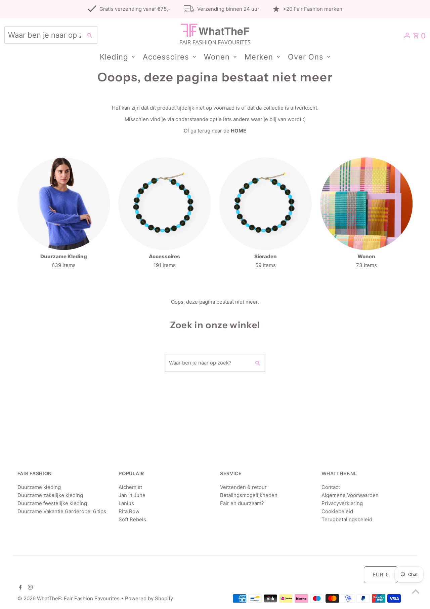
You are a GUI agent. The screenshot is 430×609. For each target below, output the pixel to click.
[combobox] (43, 35)
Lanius (126, 503)
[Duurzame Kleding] (63, 203)
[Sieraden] (265, 203)
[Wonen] (366, 203)
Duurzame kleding (39, 487)
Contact (330, 487)
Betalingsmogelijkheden (248, 495)
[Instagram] (29, 588)
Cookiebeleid (337, 511)
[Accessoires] (164, 203)
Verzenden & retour (243, 487)
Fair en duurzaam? (242, 503)
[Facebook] (19, 588)
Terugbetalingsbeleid (346, 519)
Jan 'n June (132, 495)
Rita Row (129, 511)
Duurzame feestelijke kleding (52, 503)
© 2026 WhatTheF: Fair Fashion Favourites (69, 598)
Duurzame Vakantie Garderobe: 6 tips (61, 511)
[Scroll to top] (415, 591)
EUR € (381, 574)
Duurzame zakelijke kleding (50, 495)
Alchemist (130, 487)
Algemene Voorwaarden (350, 495)
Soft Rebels (132, 519)
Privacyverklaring (342, 503)
